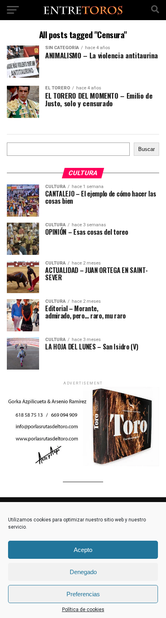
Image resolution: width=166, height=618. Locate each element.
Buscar (146, 149)
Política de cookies (83, 609)
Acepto (83, 549)
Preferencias (83, 594)
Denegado (83, 571)
